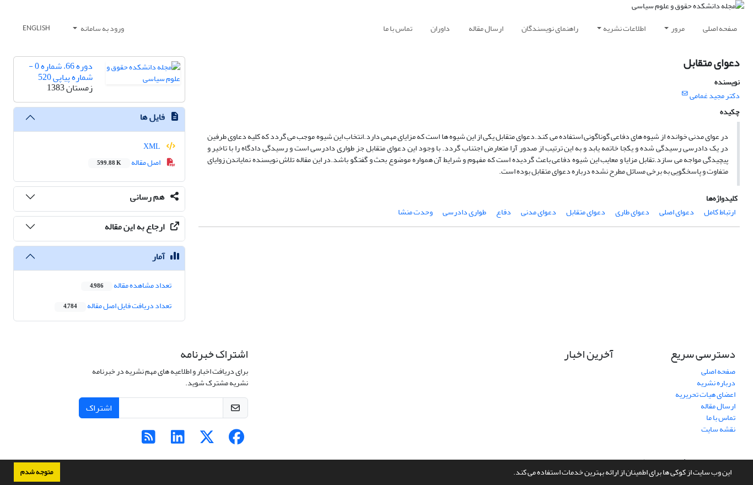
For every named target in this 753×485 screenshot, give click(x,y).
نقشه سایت (718, 429)
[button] (510, 473)
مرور (678, 28)
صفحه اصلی (720, 28)
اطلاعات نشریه (624, 28)
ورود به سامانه (101, 28)
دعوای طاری (632, 211)
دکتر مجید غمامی (715, 95)
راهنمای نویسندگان (549, 28)
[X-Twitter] (207, 440)
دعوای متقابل (585, 211)
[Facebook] (236, 440)
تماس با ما (397, 28)
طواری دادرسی (464, 211)
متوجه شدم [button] (36, 471)
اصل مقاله (129, 162)
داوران (440, 28)
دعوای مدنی (538, 211)
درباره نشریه (716, 382)
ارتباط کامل (719, 211)
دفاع (503, 211)
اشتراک (99, 408)
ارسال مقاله (486, 28)
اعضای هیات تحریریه (705, 394)
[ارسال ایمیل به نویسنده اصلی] (685, 93)
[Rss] (148, 440)
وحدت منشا (415, 211)
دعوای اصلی (676, 211)
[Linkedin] (178, 440)
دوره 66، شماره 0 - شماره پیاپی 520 (61, 71)
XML (152, 146)
